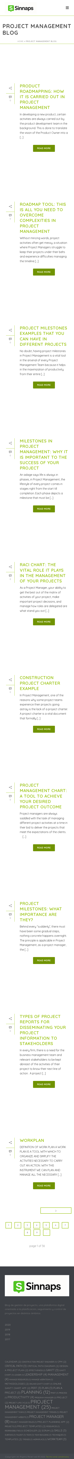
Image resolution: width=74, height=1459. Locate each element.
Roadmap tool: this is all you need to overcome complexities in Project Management (43, 218)
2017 (7, 1339)
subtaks (10, 1435)
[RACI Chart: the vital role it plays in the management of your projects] (37, 542)
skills (60, 1430)
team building (43, 1435)
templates (13, 1439)
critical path (16, 1366)
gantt (52, 1370)
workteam (56, 1439)
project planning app (53, 1421)
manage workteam (42, 1379)
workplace (40, 1439)
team (30, 1435)
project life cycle (19, 1403)
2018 (7, 1334)
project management (29, 1404)
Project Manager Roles (23, 1422)
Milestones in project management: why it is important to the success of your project (44, 454)
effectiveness (37, 1370)
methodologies (17, 1383)
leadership (36, 1374)
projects (11, 1426)
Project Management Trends (43, 1412)
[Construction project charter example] (37, 655)
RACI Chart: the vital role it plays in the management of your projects (43, 572)
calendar (13, 1361)
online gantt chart (40, 1384)
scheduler (32, 1430)
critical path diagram (43, 1365)
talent (21, 1435)
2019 (7, 1329)
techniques (59, 1435)
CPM (61, 1361)
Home (20, 41)
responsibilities (14, 1431)
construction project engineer (39, 1362)
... (46, 1232)
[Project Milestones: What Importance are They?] (37, 881)
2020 (8, 1324)
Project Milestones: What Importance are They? (41, 911)
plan (47, 1388)
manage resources (20, 1379)
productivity (21, 1397)
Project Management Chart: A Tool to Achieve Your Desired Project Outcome (43, 796)
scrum (48, 1430)
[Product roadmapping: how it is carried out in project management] (37, 63)
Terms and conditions (57, 1457)
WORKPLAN (32, 1140)
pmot (54, 1393)
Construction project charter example (40, 683)
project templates (31, 1426)
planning (35, 1392)
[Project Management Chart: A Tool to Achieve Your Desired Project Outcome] (37, 762)
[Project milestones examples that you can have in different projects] (37, 305)
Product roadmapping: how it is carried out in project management (42, 96)
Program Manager (45, 1397)
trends (27, 1439)
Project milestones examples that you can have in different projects (43, 336)
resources (53, 1426)
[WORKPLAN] (37, 1118)
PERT (36, 1388)
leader (19, 1375)
